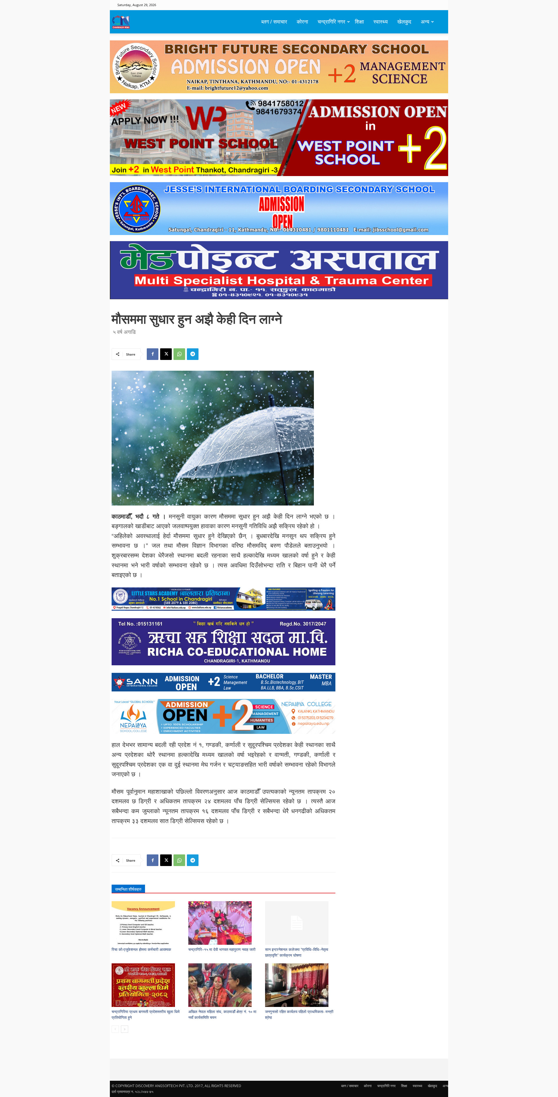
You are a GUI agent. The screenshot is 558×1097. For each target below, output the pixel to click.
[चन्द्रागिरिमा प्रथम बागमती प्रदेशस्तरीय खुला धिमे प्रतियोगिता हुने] (147, 985)
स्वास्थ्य (380, 22)
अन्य (425, 22)
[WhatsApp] (179, 354)
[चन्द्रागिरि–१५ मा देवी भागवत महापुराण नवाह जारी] (223, 923)
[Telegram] (192, 354)
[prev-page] (115, 1029)
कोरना (302, 22)
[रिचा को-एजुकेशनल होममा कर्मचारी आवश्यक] (147, 923)
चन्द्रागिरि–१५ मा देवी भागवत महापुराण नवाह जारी (221, 949)
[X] (166, 354)
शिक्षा (359, 22)
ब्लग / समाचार (274, 22)
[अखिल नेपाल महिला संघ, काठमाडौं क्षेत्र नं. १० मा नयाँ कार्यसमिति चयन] (223, 985)
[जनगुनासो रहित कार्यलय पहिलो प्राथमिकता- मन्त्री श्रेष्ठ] (300, 985)
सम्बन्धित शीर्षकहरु (128, 889)
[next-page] (124, 1029)
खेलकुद (404, 22)
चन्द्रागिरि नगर (331, 22)
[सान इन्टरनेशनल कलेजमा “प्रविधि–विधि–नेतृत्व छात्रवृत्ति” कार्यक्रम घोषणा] (300, 923)
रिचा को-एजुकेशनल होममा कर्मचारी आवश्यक (141, 949)
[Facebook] (152, 354)
